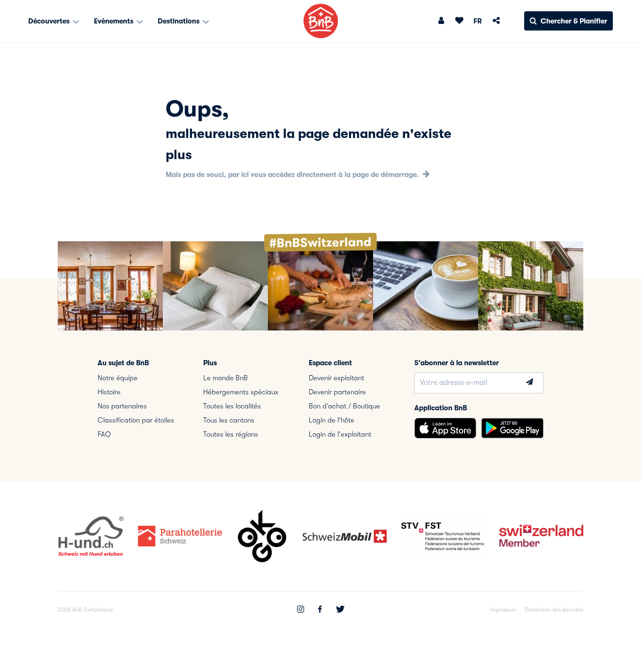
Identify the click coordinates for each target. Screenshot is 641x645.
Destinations (179, 21)
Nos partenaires (122, 406)
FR (477, 21)
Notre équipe (117, 378)
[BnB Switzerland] (320, 20)
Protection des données (554, 610)
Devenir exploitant (336, 378)
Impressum (503, 610)
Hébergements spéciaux (240, 392)
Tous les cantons (228, 420)
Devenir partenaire (337, 392)
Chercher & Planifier (574, 21)
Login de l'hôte (331, 420)
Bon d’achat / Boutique (344, 406)
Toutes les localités (232, 406)
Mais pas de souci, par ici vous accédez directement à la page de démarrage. (293, 174)
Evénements (114, 21)
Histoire (109, 392)
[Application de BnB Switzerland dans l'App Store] (445, 428)
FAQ (104, 434)
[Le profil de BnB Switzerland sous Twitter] (340, 610)
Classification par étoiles (136, 420)
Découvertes (49, 21)
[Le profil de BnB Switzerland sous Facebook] (320, 610)
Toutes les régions (230, 434)
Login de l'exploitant (340, 434)
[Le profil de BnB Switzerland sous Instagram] (300, 610)
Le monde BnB (225, 378)
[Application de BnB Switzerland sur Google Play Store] (512, 428)
